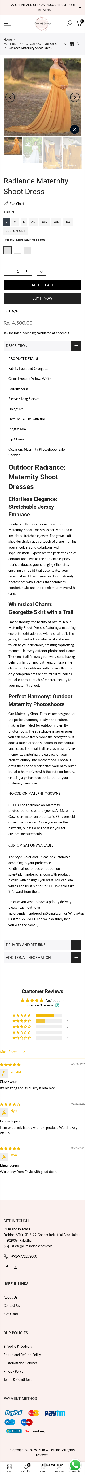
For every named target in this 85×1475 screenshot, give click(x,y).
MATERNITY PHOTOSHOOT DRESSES (30, 44)
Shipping (29, 333)
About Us (10, 1297)
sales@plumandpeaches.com (32, 1246)
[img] (10, 1065)
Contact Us (12, 1306)
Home (8, 39)
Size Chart (11, 1314)
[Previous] (10, 97)
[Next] (75, 97)
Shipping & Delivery (18, 1346)
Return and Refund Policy (22, 1355)
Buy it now (42, 298)
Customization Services (20, 1363)
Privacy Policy (13, 1371)
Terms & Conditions (18, 1379)
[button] (22, 1015)
